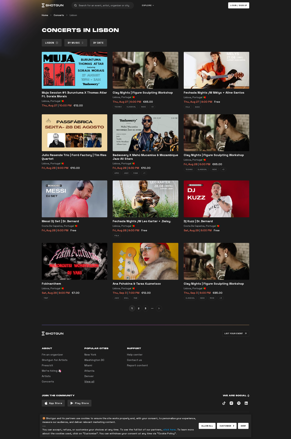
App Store (55, 403)
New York (90, 354)
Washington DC (94, 360)
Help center (134, 354)
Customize (225, 426)
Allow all (207, 426)
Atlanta (89, 371)
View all (89, 381)
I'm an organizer (52, 354)
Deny (243, 426)
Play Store (82, 403)
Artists (46, 376)
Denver (89, 376)
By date (98, 42)
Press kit (47, 365)
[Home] (52, 5)
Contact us (134, 360)
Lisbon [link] (73, 15)
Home (45, 15)
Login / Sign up (238, 5)
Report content (137, 365)
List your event (233, 333)
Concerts (59, 15)
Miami (88, 365)
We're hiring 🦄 (51, 371)
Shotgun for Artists (54, 360)
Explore (147, 5)
